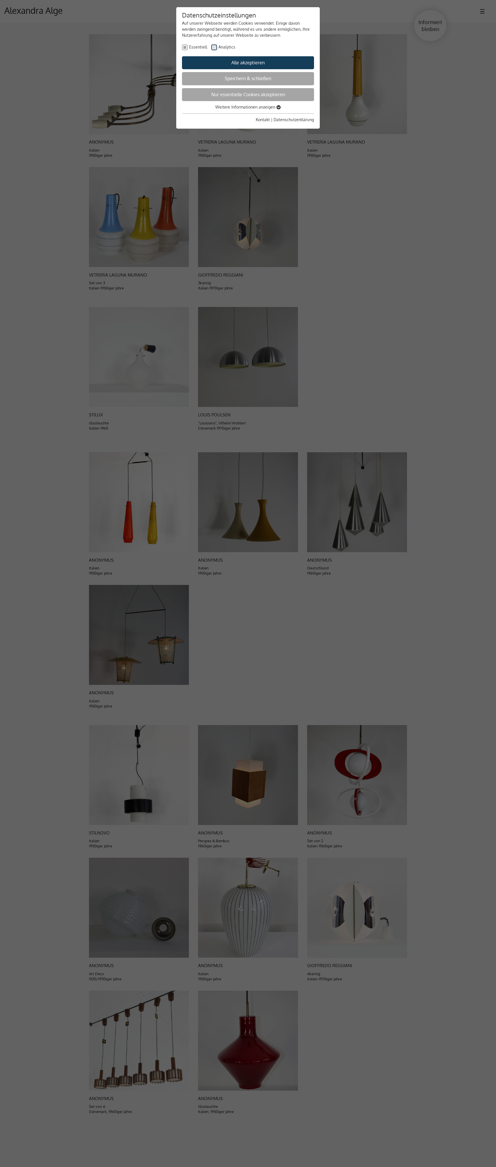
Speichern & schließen (248, 78)
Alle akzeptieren (248, 62)
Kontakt (263, 119)
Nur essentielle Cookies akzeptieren (248, 94)
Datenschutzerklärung (294, 119)
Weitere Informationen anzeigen (245, 107)
